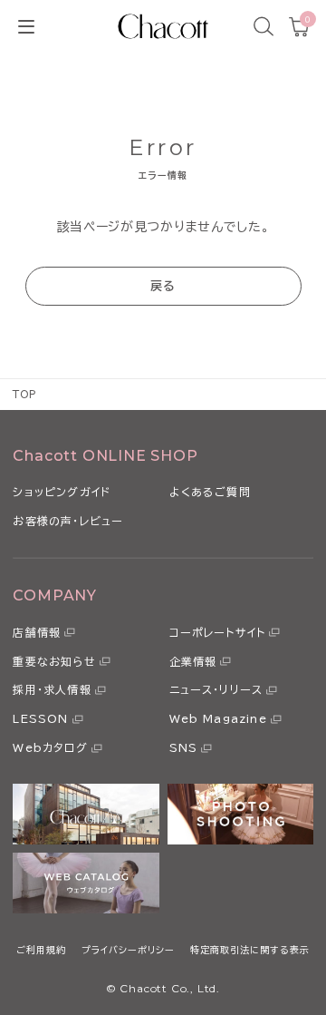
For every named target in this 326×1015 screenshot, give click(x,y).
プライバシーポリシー (128, 949)
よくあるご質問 (210, 491)
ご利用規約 (41, 949)
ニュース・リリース (216, 689)
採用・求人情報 (52, 689)
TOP (25, 394)
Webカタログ (50, 747)
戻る (163, 286)
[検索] (263, 26)
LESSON (40, 718)
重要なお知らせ (54, 661)
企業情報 (193, 661)
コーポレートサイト (217, 632)
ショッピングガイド (61, 491)
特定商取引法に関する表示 (250, 949)
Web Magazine (218, 718)
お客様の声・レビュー (68, 520)
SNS (183, 747)
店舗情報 (37, 632)
